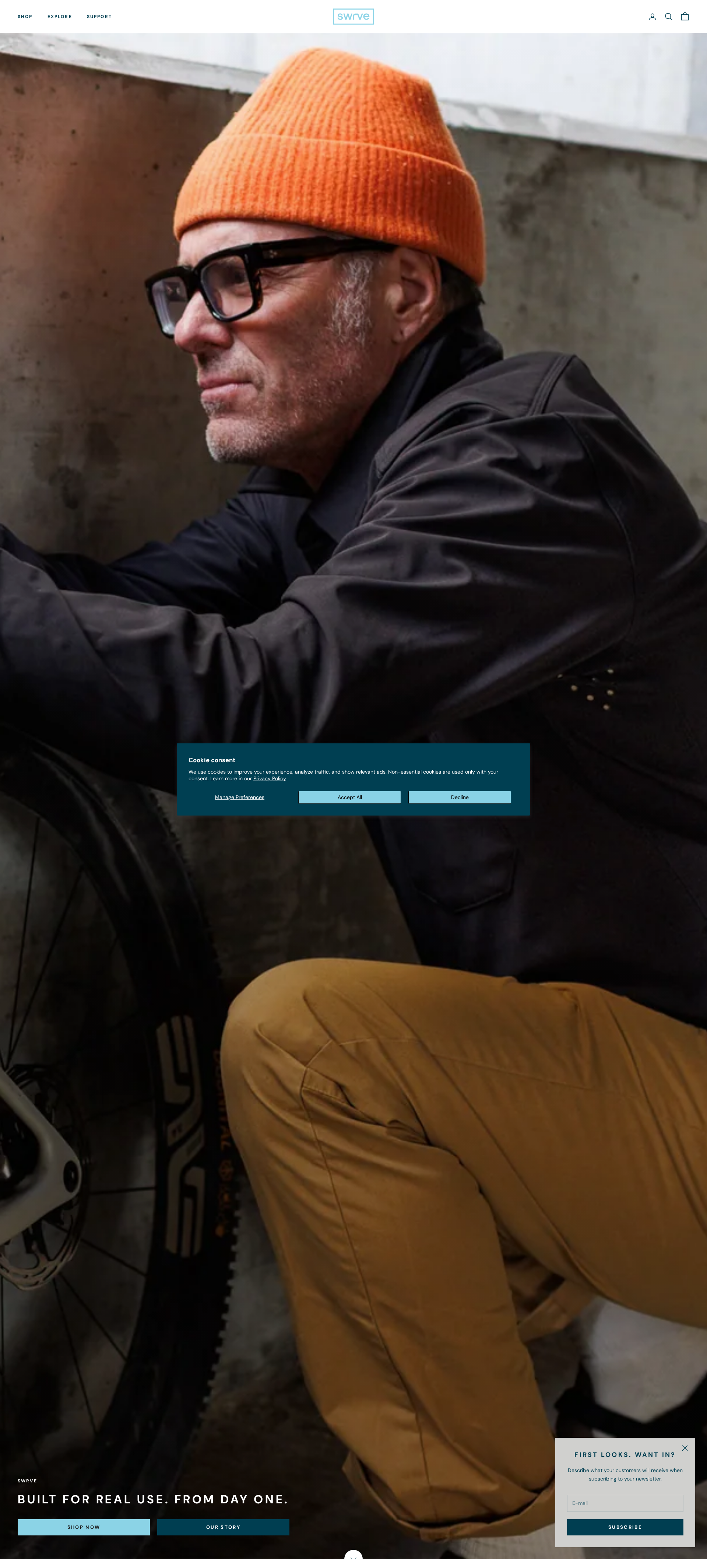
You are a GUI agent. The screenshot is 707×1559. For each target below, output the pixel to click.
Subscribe (625, 1527)
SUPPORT (99, 17)
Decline (460, 797)
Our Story (223, 1527)
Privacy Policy (269, 778)
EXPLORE (60, 17)
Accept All (350, 797)
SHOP (25, 17)
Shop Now (84, 1527)
